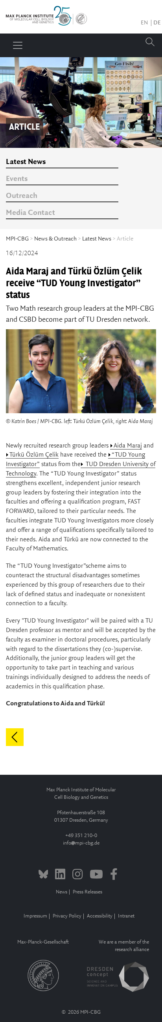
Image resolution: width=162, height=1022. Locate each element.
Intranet (126, 916)
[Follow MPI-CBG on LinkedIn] (60, 875)
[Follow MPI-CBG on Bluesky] (43, 875)
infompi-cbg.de (81, 843)
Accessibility (99, 916)
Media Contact (30, 213)
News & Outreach (55, 239)
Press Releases (87, 892)
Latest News (26, 162)
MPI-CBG (17, 239)
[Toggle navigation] (17, 45)
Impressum (35, 916)
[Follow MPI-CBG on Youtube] (96, 875)
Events (17, 179)
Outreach (21, 196)
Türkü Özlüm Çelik (34, 454)
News (61, 892)
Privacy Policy (67, 916)
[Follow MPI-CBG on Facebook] (114, 875)
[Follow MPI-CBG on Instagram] (77, 875)
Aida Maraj (128, 445)
